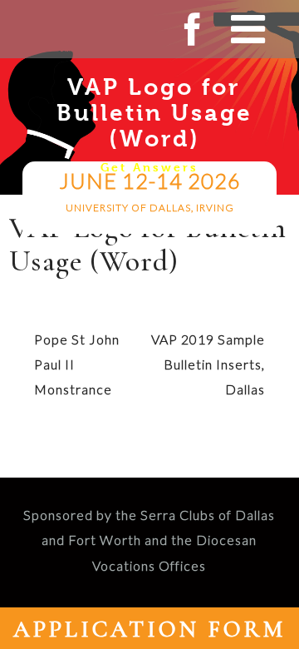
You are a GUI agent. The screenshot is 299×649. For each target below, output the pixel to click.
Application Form (149, 629)
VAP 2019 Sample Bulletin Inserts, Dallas (208, 364)
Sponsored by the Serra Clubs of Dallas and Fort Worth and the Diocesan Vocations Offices (149, 540)
